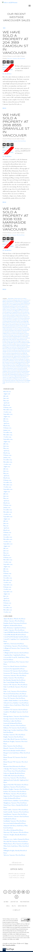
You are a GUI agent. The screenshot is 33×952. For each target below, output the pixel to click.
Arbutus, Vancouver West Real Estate (14, 621)
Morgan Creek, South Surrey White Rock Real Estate (16, 347)
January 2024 (7, 457)
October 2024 (7, 437)
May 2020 (6, 553)
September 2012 (8, 591)
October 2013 (7, 582)
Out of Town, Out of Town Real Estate (15, 771)
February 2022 (7, 505)
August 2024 (7, 441)
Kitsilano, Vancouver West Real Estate (10, 341)
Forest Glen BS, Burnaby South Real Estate (16, 696)
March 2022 (7, 503)
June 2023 (6, 471)
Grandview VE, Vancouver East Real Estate (14, 332)
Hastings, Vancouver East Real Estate (17, 335)
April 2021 (6, 528)
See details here (7, 74)
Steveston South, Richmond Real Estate (15, 823)
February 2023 (7, 480)
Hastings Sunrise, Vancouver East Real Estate (16, 716)
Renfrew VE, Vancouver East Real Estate (15, 791)
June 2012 (6, 596)
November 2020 (8, 539)
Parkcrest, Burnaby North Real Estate (15, 353)
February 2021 (7, 532)
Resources (22, 906)
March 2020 (7, 555)
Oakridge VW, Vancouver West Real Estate (11, 351)
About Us (14, 902)
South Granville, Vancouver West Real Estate (16, 812)
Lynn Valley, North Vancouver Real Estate (14, 342)
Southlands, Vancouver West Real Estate (10, 371)
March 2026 (7, 405)
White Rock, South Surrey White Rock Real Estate (16, 380)
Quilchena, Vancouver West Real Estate (20, 357)
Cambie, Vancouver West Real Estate (13, 303)
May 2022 (6, 498)
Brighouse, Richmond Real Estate (9, 301)
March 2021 (7, 530)
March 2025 (7, 425)
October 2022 (7, 487)
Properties (24, 902)
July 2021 (6, 521)
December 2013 (8, 578)
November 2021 (8, 512)
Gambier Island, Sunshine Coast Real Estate (11, 329)
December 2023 (8, 460)
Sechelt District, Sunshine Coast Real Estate (16, 800)
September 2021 (8, 516)
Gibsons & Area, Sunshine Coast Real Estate (16, 703)
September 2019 (8, 564)
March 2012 (7, 601)
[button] (5, 892)
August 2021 (7, 519)
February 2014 (7, 573)
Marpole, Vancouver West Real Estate (10, 345)
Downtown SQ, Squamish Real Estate (10, 316)
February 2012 (7, 603)
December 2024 (8, 432)
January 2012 (7, 605)
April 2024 (6, 450)
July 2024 (6, 444)
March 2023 (7, 478)
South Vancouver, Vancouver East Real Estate (16, 816)
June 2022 (6, 496)
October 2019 (7, 562)
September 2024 (8, 439)
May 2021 (6, 526)
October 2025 (7, 412)
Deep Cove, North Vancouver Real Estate (20, 315)
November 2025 (8, 410)
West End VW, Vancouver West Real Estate (16, 841)
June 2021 (6, 523)
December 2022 (8, 482)
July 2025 (6, 419)
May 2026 (6, 400)
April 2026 (6, 403)
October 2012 (7, 589)
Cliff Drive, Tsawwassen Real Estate (19, 307)
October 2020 (7, 541)
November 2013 (8, 580)
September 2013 (8, 585)
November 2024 (8, 435)
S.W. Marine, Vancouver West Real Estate (16, 141)
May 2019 (6, 571)
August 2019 (7, 566)
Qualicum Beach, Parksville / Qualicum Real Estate (13, 356)
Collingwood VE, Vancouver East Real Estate (16, 653)
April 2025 (6, 423)
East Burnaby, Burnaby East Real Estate (10, 321)
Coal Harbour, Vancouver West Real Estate (16, 646)
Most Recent (7, 391)
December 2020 (8, 537)
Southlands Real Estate (22, 369)
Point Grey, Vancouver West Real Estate (16, 58)
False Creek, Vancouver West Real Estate (15, 691)
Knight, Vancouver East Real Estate (13, 737)
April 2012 (6, 598)
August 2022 (7, 491)
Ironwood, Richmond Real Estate (17, 336)
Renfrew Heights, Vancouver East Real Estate (11, 359)
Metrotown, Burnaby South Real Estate (15, 750)
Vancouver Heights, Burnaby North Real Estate (19, 375)
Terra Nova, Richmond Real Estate (12, 374)
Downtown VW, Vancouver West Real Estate (16, 318)
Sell (8, 906)
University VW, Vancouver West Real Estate (16, 832)
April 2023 (6, 475)
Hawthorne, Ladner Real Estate (12, 721)
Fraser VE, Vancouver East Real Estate (21, 327)
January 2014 (7, 576)
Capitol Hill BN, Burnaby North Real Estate (16, 632)
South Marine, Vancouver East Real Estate (16, 368)
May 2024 (6, 448)
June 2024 (6, 446)
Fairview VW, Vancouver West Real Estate (16, 322)
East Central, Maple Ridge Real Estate (14, 682)
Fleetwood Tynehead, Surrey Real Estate (13, 325)
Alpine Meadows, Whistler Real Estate (15, 298)
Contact (16, 910)
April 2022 (6, 500)
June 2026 (6, 398)
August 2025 (7, 416)
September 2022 (8, 489)
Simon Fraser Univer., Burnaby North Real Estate (17, 365)
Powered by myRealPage (10, 945)
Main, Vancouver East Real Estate (20, 344)
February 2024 (7, 455)
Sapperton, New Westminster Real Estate (15, 796)
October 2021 (7, 514)
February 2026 (7, 407)
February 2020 (7, 557)
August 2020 (7, 546)
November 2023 (8, 462)
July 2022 (6, 494)
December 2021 (8, 510)
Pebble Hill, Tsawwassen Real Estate (14, 775)
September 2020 (8, 544)
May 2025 (6, 421)
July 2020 (6, 548)
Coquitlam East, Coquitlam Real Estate (13, 312)
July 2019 (6, 569)
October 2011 (7, 612)
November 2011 (8, 610)
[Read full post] (8, 68)
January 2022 (7, 507)
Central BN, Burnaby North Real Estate (18, 304)
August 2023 (7, 466)
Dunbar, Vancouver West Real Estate (21, 319)
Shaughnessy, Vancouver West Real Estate (15, 803)
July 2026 (6, 396)
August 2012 (7, 594)
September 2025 (8, 414)
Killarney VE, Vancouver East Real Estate (22, 338)
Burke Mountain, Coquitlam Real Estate (15, 628)
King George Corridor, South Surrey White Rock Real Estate (14, 339)
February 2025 (7, 428)
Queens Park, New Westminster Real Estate (16, 785)
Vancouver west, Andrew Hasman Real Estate (11, 377)
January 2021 (7, 535)
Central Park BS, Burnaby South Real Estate (16, 637)
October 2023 (7, 464)
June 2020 (6, 551)
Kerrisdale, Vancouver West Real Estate (15, 725)
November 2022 (8, 485)
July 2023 (6, 469)
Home (6, 902)
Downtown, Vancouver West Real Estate (15, 675)
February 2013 (7, 587)
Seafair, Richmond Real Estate (21, 362)
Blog (14, 906)
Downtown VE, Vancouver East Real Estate (16, 671)
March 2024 (7, 453)
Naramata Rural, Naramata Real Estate (22, 350)
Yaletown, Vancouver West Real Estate (16, 235)
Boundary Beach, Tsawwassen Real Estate (22, 300)
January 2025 (7, 430)
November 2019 (8, 560)
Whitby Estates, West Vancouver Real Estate (16, 844)
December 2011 (8, 607)
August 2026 (7, 394)
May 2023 (6, 473)
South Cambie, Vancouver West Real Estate (16, 809)
